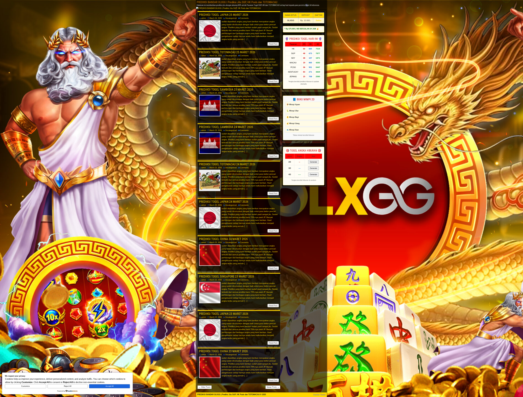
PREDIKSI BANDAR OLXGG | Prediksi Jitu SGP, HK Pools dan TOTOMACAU (237, 2)
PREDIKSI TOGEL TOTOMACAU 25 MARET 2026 (227, 52)
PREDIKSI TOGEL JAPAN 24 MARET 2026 (223, 201)
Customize (25, 386)
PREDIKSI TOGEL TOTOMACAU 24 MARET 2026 (227, 164)
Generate (313, 162)
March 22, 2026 (215, 280)
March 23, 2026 (215, 130)
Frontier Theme (319, 394)
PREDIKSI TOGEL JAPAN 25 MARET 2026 (223, 14)
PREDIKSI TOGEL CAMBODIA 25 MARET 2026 (226, 89)
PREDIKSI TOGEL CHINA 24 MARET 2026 (223, 239)
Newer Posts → (273, 387)
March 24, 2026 (215, 18)
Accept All (110, 386)
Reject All (67, 386)
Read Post (273, 44)
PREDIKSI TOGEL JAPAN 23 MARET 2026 (223, 313)
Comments (244, 18)
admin (203, 18)
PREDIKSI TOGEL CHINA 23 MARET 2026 (223, 351)
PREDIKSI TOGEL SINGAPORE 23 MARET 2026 (226, 276)
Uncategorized (231, 18)
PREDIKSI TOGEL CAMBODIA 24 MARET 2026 (226, 127)
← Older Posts (204, 387)
